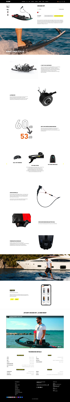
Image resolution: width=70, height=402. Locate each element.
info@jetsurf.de (55, 388)
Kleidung (36, 1)
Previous (6, 164)
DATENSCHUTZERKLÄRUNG (18, 392)
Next (63, 164)
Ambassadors (17, 387)
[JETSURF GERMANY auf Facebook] (38, 387)
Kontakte (46, 1)
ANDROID (16, 299)
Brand (16, 383)
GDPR (15, 394)
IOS (12, 299)
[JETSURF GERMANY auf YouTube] (40, 387)
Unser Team (16, 388)
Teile (29, 1)
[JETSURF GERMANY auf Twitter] (41, 387)
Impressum (16, 393)
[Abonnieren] (48, 384)
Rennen (40, 1)
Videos (43, 1)
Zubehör (32, 1)
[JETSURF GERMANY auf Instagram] (37, 387)
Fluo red (37, 12)
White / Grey (38, 12)
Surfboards (23, 1)
